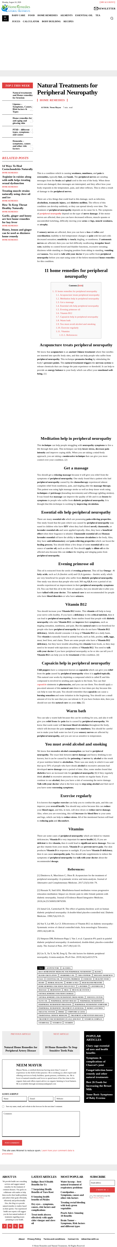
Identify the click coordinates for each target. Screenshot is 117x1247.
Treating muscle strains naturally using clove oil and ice (16, 194)
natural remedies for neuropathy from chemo (61, 997)
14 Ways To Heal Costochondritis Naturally (17, 167)
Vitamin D (57, 1023)
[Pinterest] (105, 107)
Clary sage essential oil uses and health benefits (97, 1049)
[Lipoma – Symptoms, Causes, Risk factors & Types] (6, 106)
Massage (43, 990)
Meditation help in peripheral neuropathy (77, 298)
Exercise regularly (67, 328)
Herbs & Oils (72, 982)
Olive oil (43, 1001)
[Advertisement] (58, 47)
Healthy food (102, 979)
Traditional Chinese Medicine (53, 1015)
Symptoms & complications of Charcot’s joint (95, 1061)
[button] (112, 18)
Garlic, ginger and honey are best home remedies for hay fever (17, 219)
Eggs (41, 979)
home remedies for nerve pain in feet (57, 986)
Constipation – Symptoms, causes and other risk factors (72, 1195)
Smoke (61, 1012)
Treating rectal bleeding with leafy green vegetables (73, 1205)
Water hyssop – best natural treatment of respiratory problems (71, 1184)
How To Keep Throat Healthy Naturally (14, 206)
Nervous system (94, 997)
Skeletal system (47, 1012)
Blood (98, 972)
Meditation (55, 990)
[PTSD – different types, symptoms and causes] (6, 132)
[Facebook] (91, 107)
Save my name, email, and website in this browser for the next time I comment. (34, 1106)
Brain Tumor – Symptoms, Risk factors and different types (73, 1223)
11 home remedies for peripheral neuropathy (74, 291)
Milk (66, 990)
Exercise (87, 979)
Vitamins (63, 331)
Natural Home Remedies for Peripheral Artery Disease (20, 1049)
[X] (98, 107)
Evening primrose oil (68, 309)
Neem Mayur (55, 107)
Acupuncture (53, 968)
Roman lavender (95, 1008)
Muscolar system (80, 990)
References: (68, 335)
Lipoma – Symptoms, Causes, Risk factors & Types (22, 108)
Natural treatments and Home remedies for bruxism (23, 95)
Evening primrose (71, 979)
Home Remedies (10, 173)
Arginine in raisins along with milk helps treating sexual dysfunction (16, 180)
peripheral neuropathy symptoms (91, 1004)
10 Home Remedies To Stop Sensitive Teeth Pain (61, 1049)
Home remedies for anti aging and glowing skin (22, 120)
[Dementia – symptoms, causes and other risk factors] (6, 143)
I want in (101, 1190)
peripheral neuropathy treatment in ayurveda (61, 1008)
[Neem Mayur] (39, 107)
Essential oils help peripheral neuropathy (77, 306)
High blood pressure (92, 982)
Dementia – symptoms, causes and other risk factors (21, 145)
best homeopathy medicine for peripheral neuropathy (65, 972)
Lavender (82, 986)
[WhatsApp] (112, 107)
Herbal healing (55, 982)
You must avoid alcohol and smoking (76, 324)
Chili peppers (84, 975)
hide (80, 285)
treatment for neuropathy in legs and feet (60, 1019)
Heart (41, 982)
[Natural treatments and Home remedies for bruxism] (6, 95)
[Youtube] (21, 1226)
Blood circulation (48, 975)
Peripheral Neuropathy (91, 1001)
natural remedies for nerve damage (56, 993)
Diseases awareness (103, 975)
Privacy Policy (99, 1198)
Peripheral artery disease (64, 1001)
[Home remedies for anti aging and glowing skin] (6, 120)
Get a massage (65, 302)
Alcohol (66, 968)
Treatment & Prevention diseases (87, 1015)
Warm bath (63, 320)
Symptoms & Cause (76, 1012)
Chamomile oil (67, 975)
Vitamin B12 (64, 313)
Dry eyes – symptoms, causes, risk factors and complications (43, 1207)
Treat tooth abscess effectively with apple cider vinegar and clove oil (43, 1219)
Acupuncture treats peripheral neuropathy (78, 295)
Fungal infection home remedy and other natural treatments (99, 1073)
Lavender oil (97, 986)
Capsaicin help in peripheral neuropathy (77, 317)
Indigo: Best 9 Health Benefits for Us (42, 1183)
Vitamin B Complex (93, 1019)
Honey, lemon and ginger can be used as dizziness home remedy (17, 233)
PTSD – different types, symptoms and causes (21, 132)
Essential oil (53, 979)
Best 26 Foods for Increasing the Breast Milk (98, 1086)
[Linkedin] (10, 1226)
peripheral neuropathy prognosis (55, 1004)
